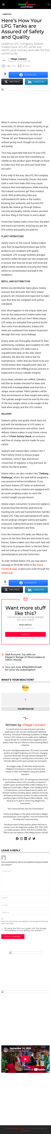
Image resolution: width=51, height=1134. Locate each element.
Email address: (25, 625)
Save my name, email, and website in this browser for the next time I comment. (24, 922)
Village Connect (19, 1128)
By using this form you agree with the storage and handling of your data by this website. (25, 929)
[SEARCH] (49, 4)
